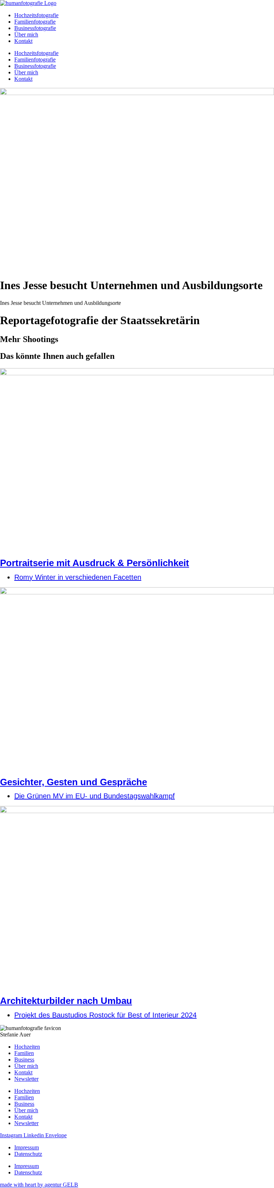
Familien (24, 1053)
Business (24, 1059)
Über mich (26, 34)
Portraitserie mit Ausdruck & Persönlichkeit (94, 563)
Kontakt (23, 41)
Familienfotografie (35, 22)
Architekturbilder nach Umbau (66, 1000)
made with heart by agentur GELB (39, 1185)
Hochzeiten (27, 1047)
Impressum (26, 1147)
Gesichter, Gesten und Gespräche (73, 782)
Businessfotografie (35, 28)
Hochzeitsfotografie (36, 15)
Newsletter (26, 1079)
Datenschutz (28, 1154)
